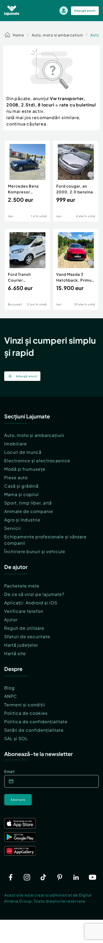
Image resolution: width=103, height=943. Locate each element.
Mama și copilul (21, 494)
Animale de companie (28, 511)
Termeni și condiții (24, 704)
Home (18, 34)
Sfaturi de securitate (27, 636)
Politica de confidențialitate (36, 721)
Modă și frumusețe (24, 469)
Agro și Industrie (22, 519)
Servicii (12, 528)
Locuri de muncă (22, 452)
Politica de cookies (26, 713)
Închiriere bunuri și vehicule (34, 551)
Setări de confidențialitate (34, 730)
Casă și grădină (21, 486)
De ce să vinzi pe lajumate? (34, 594)
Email (9, 771)
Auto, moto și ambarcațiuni (34, 435)
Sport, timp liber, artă (28, 503)
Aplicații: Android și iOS (30, 602)
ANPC (10, 696)
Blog (9, 687)
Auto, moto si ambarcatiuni (57, 34)
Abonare (18, 800)
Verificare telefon (23, 611)
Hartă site (15, 653)
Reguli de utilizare (24, 628)
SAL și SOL (16, 738)
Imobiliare (15, 443)
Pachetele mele (21, 586)
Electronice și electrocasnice (37, 460)
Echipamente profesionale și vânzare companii (45, 540)
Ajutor (10, 619)
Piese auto (16, 477)
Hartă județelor (21, 645)
